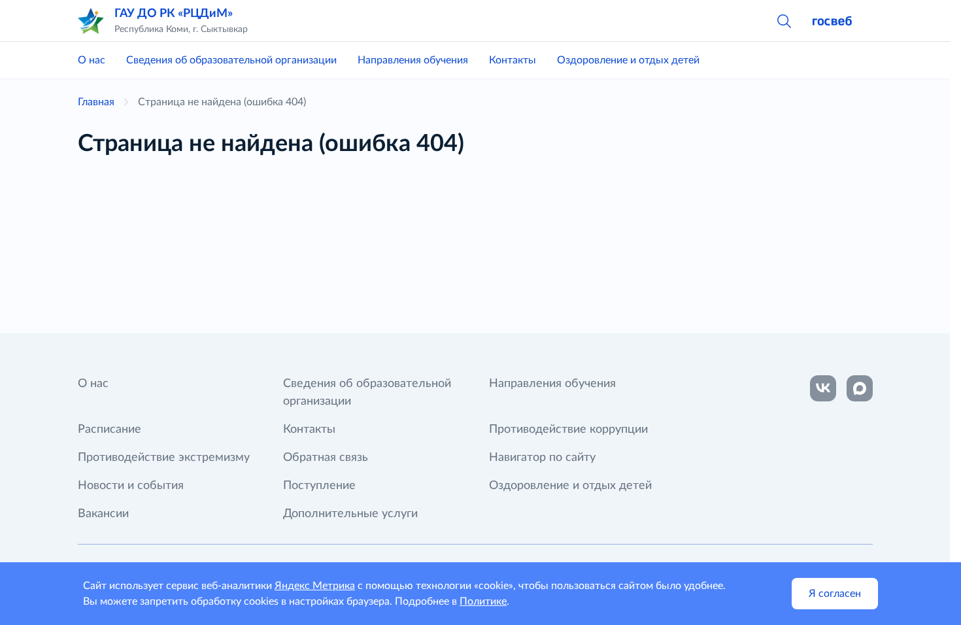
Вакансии (103, 514)
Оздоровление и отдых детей (628, 60)
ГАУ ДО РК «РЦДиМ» (173, 14)
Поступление (319, 486)
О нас (91, 60)
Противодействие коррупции (568, 429)
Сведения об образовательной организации (231, 60)
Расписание (109, 429)
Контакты (512, 60)
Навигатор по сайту (542, 458)
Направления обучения (413, 60)
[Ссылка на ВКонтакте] (823, 388)
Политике (483, 601)
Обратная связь (325, 458)
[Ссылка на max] (860, 388)
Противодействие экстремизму (164, 458)
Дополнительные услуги (350, 514)
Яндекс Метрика (315, 586)
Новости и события (131, 486)
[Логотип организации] (91, 21)
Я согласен (835, 593)
